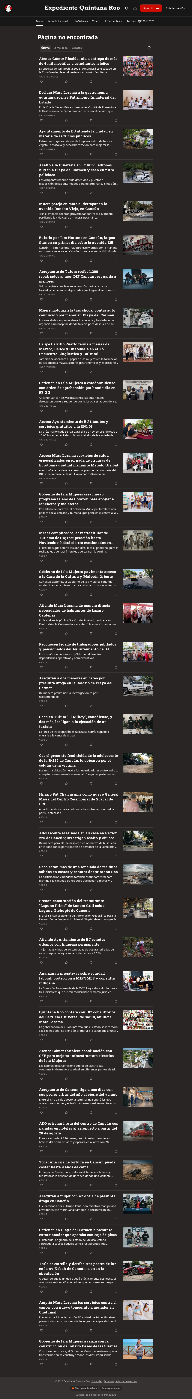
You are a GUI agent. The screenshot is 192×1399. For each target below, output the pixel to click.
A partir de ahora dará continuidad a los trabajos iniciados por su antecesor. (76, 811)
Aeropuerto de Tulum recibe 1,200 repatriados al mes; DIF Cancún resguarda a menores (77, 276)
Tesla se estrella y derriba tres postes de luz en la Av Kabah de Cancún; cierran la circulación (77, 1268)
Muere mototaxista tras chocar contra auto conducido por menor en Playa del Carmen (77, 312)
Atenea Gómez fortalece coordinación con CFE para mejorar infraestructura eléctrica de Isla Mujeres (76, 1055)
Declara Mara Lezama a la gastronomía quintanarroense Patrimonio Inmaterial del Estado (77, 97)
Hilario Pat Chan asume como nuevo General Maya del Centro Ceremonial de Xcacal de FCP (78, 799)
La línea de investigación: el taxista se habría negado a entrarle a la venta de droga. (74, 733)
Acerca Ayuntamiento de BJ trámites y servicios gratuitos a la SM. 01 (73, 424)
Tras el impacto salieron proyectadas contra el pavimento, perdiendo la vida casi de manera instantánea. (76, 215)
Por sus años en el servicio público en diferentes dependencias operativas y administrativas (70, 656)
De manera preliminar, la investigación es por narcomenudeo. (68, 694)
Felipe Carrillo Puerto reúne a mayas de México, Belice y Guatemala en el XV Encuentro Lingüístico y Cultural (74, 349)
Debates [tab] (76, 48)
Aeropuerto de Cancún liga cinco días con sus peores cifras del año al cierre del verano (78, 1092)
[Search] (126, 8)
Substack (80, 1394)
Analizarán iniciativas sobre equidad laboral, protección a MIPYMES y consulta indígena (77, 978)
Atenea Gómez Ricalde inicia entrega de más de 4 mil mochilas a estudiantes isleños (78, 61)
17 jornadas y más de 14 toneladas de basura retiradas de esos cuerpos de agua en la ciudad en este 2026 (76, 951)
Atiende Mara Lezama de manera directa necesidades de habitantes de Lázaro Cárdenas (74, 610)
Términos (109, 1381)
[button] (39, 21)
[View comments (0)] (66, 81)
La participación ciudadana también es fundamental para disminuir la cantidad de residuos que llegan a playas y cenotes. (75, 878)
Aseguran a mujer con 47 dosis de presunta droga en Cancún (77, 1198)
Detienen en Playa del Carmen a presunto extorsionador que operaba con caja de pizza (78, 1232)
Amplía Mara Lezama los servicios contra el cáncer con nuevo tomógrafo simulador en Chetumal (78, 1307)
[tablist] (61, 48)
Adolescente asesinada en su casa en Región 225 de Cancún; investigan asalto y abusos (78, 835)
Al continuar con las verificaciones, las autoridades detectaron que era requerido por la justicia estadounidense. (78, 399)
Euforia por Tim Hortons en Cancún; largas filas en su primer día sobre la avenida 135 (77, 240)
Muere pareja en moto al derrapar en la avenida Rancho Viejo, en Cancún (73, 206)
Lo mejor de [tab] (60, 48)
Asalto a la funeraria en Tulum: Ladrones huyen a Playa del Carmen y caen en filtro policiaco (76, 170)
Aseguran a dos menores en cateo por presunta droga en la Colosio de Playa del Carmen (75, 683)
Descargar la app (111, 1388)
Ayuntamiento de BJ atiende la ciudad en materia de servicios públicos (76, 133)
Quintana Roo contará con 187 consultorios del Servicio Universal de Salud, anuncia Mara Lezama (77, 1017)
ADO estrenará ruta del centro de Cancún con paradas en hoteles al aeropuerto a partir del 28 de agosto (78, 1128)
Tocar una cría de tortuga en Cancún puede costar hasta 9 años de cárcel (77, 1164)
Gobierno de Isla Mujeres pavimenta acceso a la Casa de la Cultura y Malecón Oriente (77, 574)
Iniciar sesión (175, 8)
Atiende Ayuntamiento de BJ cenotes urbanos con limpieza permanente (72, 942)
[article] (96, 70)
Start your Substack (86, 1388)
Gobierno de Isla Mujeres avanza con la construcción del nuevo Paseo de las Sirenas (78, 1343)
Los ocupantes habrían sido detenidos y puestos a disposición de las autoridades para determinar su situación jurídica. (77, 181)
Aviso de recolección (126, 1381)
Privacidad (97, 1381)
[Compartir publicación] (135, 8)
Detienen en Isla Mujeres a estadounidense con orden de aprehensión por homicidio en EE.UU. (77, 387)
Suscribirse (151, 8)
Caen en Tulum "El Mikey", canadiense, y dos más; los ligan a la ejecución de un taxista (75, 721)
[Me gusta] (41, 81)
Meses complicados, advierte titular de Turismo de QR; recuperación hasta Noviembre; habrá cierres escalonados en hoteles (75, 537)
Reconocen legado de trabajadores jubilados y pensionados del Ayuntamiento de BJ (77, 646)
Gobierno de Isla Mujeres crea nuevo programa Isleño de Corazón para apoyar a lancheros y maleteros (76, 499)
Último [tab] (45, 48)
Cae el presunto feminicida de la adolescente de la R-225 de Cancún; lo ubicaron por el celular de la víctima (78, 760)
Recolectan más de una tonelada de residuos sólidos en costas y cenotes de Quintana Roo (78, 869)
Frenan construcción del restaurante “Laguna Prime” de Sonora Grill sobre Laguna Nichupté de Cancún (71, 905)
